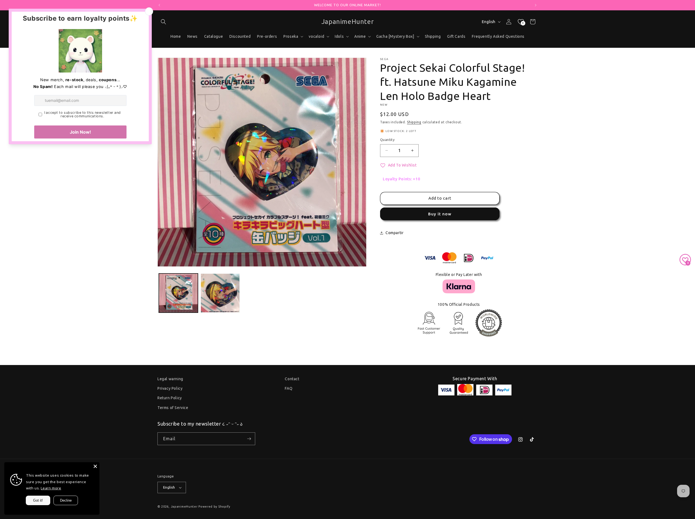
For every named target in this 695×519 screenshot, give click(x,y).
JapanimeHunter (184, 506)
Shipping (414, 122)
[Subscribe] (249, 438)
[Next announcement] (536, 5)
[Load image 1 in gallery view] (178, 293)
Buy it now (439, 214)
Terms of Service (172, 407)
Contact (292, 379)
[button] (163, 22)
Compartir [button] (394, 233)
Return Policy (169, 398)
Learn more (51, 488)
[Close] (95, 466)
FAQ (288, 388)
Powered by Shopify (214, 506)
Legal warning (170, 379)
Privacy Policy (169, 388)
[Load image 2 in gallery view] (220, 293)
